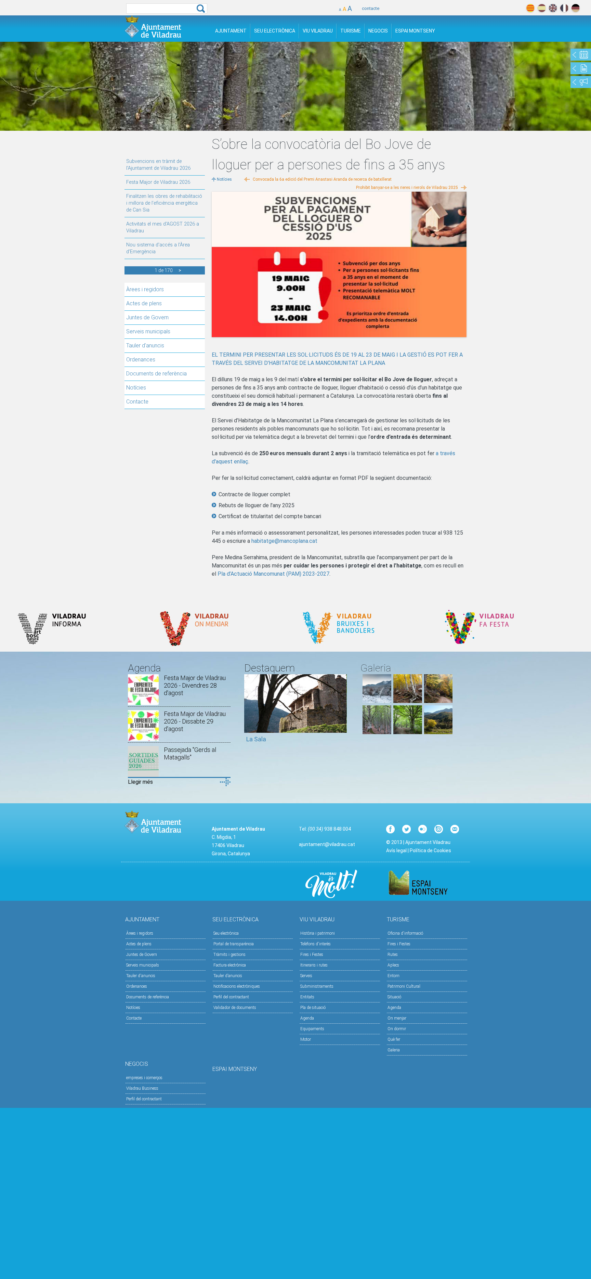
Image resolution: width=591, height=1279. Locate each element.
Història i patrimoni (317, 933)
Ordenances (140, 359)
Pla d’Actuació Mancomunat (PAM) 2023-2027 (273, 574)
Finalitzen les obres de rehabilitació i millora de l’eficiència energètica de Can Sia (164, 203)
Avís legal (396, 850)
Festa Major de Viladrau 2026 (158, 182)
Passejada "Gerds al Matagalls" (190, 753)
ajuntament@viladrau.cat (327, 844)
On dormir (397, 1028)
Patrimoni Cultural (404, 986)
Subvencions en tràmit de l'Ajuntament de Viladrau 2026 (158, 164)
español (542, 8)
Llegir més (140, 782)
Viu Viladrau (318, 31)
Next (342, 712)
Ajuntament (231, 31)
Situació (394, 997)
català (530, 8)
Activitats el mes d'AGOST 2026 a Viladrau (162, 227)
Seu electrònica (226, 933)
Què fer (394, 1039)
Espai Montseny (415, 31)
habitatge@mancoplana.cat (284, 541)
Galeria (394, 1050)
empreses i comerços (144, 1077)
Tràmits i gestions (229, 954)
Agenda (307, 1018)
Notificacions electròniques (236, 986)
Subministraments (316, 986)
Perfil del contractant (231, 997)
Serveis (306, 975)
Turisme (350, 31)
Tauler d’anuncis (227, 975)
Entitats (307, 997)
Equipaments (312, 1028)
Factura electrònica (229, 965)
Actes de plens (144, 303)
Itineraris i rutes (314, 965)
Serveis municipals (148, 331)
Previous (249, 712)
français (564, 8)
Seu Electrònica (274, 31)
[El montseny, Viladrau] (377, 701)
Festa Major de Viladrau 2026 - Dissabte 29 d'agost (195, 721)
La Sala (256, 739)
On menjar (397, 1018)
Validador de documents (234, 1007)
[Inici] (152, 26)
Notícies (136, 387)
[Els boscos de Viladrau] (407, 701)
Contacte (137, 401)
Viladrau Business (142, 1088)
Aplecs (393, 965)
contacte (370, 8)
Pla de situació (313, 1007)
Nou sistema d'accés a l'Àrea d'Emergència (158, 248)
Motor (305, 1039)
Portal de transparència (233, 944)
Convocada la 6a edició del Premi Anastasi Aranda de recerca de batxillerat (322, 179)
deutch (575, 8)
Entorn (393, 975)
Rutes (393, 954)
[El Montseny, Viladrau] (438, 732)
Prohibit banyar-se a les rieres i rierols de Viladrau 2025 (407, 187)
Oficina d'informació (405, 933)
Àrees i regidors (145, 289)
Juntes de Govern (147, 317)
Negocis (378, 31)
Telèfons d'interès (315, 944)
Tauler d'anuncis (145, 345)
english (553, 8)
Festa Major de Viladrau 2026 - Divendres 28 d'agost (195, 685)
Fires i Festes (311, 954)
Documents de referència (156, 373)
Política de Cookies (430, 850)
